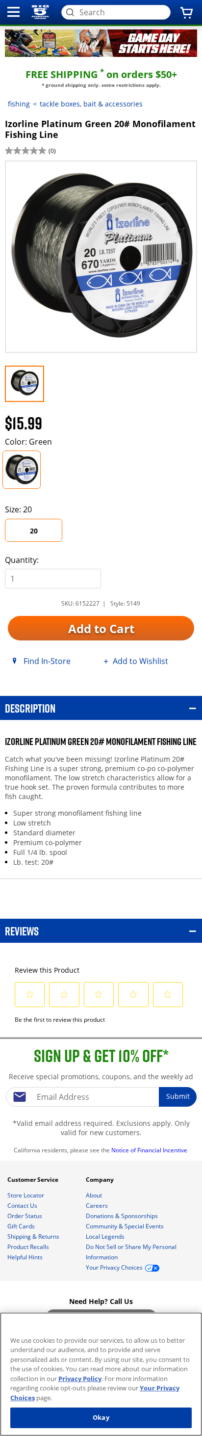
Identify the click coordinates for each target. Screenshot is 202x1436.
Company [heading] (100, 1179)
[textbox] (101, 1097)
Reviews (22, 931)
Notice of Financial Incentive (150, 1150)
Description (30, 708)
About (94, 1195)
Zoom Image (39, 175)
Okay (101, 1417)
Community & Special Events (125, 1226)
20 (34, 530)
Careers (97, 1205)
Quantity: (22, 560)
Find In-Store (47, 661)
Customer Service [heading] (33, 1179)
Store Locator (26, 1195)
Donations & (122, 1216)
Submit (178, 1096)
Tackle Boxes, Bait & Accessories (91, 103)
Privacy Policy (79, 1378)
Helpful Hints (25, 1257)
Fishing (19, 103)
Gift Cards (21, 1226)
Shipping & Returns (34, 1236)
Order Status (25, 1216)
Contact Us (23, 1205)
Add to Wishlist (140, 661)
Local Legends (106, 1236)
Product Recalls (28, 1247)
